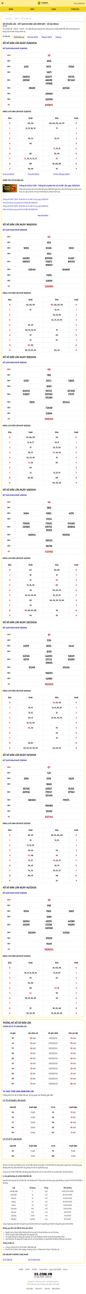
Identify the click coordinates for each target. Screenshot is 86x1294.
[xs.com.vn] (43, 1276)
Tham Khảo (43, 1269)
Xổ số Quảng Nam (34, 1259)
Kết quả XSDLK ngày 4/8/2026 (15, 495)
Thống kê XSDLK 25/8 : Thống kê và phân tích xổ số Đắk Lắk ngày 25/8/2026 (49, 185)
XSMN (54, 9)
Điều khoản (56, 1288)
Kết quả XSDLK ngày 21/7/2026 (15, 760)
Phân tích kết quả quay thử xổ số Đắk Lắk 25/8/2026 (20, 203)
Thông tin (58, 37)
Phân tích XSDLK (32, 37)
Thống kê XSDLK (46, 37)
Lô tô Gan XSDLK (8, 174)
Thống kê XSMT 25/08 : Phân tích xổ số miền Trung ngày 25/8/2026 (25, 199)
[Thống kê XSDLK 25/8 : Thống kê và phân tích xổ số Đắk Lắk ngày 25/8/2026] (10, 188)
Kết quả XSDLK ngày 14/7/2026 (15, 893)
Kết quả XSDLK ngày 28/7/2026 (15, 628)
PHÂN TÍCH (75, 9)
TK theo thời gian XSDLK (61, 174)
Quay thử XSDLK (33, 174)
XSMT (32, 9)
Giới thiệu (29, 1288)
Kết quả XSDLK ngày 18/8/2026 (15, 230)
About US (38, 1288)
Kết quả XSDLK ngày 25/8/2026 (15, 48)
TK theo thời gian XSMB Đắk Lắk (18, 1091)
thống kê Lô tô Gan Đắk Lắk (15, 1026)
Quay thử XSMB (55, 1269)
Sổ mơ (65, 1269)
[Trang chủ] (43, 3)
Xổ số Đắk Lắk (7, 1259)
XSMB (11, 9)
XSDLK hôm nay (19, 37)
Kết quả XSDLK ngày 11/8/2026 (15, 362)
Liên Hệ (47, 1288)
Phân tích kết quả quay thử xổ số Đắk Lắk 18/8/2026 (20, 209)
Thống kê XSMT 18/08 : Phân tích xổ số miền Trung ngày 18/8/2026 (25, 206)
